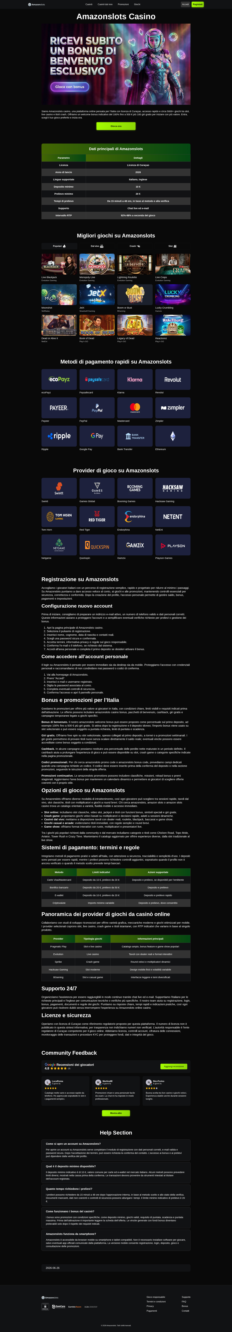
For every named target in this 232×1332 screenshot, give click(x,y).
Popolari (57, 246)
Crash (133, 246)
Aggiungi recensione (174, 1066)
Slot (170, 246)
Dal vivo (95, 246)
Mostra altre (116, 1113)
